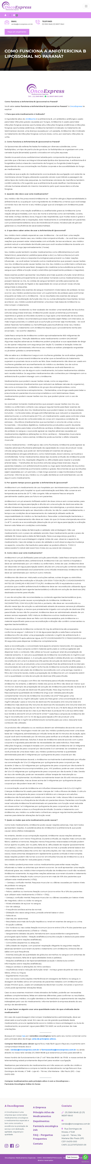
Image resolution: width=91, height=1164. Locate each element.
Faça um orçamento (17, 32)
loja (23, 1036)
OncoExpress (76, 106)
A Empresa (39, 1107)
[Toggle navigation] (86, 6)
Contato (38, 1143)
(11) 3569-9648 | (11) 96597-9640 (53, 24)
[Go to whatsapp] (85, 1157)
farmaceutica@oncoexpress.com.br (58, 1050)
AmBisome (31, 119)
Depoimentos (41, 1121)
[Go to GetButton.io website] (85, 1161)
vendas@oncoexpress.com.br (22, 24)
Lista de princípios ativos (44, 1039)
